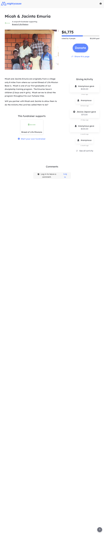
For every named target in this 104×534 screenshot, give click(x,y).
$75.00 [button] (84, 114)
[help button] (99, 529)
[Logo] (11, 3)
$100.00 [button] (84, 89)
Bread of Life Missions (20, 24)
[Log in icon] (100, 3)
